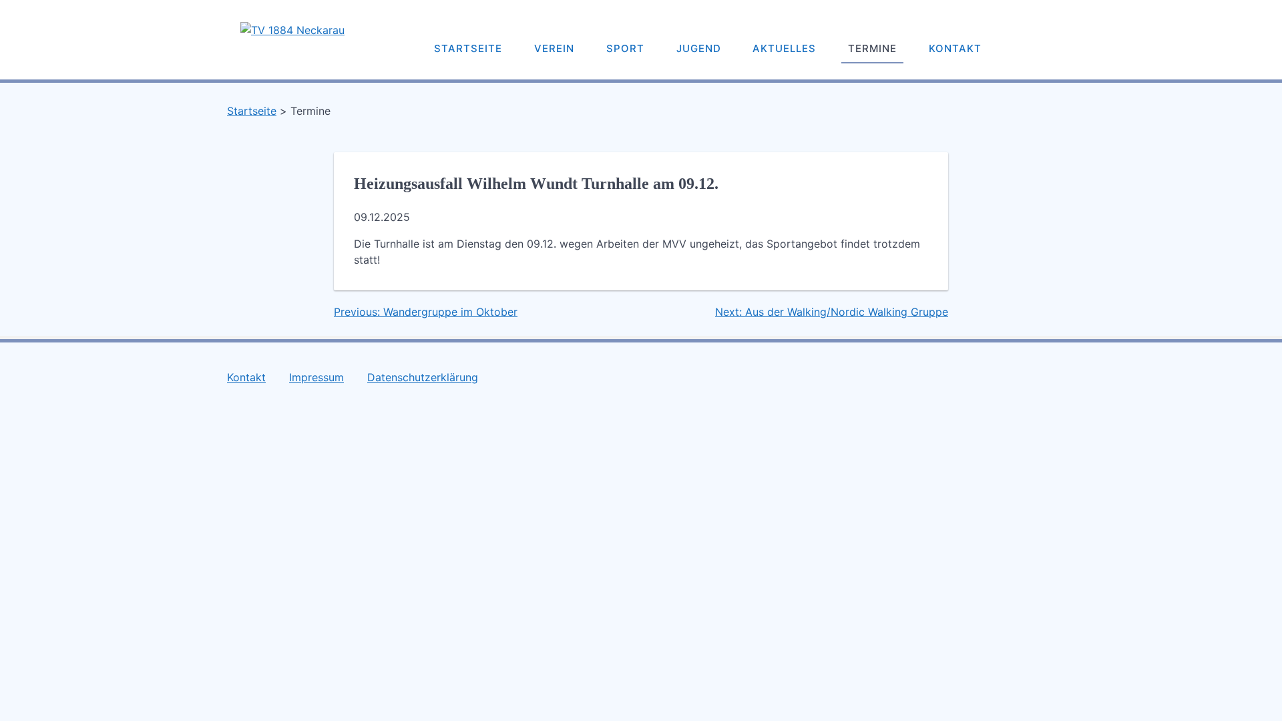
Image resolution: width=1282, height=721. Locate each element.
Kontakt (955, 48)
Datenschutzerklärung (422, 377)
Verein (554, 48)
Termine (872, 48)
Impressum (316, 377)
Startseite (468, 48)
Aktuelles (784, 48)
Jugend (698, 48)
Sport (625, 48)
